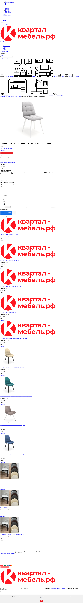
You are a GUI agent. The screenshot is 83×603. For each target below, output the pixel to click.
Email (1, 186)
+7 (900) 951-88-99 (4, 24)
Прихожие (7, 11)
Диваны (7, 9)
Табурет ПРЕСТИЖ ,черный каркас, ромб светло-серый (12, 534)
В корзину (2, 150)
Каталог (4, 1)
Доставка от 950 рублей (5, 159)
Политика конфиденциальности (7, 553)
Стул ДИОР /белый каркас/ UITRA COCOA (9, 260)
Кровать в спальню (50, 556)
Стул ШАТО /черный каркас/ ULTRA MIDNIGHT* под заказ (13, 454)
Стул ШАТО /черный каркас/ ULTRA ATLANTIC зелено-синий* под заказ (16, 396)
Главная (4, 14)
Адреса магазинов (6, 16)
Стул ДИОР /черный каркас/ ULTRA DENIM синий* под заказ (13, 338)
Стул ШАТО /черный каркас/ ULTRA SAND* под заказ (12, 367)
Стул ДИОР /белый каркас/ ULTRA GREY (9, 312)
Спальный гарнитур (50, 552)
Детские (7, 10)
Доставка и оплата (7, 15)
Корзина (2, 55)
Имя (1, 184)
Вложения (2, 206)
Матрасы (7, 7)
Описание (9, 162)
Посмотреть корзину (6, 152)
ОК (41, 600)
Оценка (2, 197)
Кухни (6, 3)
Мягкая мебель (49, 559)
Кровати (7, 5)
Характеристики (3, 162)
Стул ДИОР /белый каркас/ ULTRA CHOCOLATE (10, 286)
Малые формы (8, 12)
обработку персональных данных (58, 588)
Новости (5, 18)
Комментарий (3, 195)
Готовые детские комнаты (51, 561)
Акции (4, 20)
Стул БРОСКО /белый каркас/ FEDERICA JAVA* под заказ (12, 425)
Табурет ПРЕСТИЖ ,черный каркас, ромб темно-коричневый (13, 507)
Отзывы (4, 17)
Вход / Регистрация (4, 58)
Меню (1, 41)
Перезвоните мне (12, 58)
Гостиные (7, 4)
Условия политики (45, 597)
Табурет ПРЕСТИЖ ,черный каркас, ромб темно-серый (12, 480)
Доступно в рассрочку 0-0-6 (6, 148)
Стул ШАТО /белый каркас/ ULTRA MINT (9, 234)
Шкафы (7, 8)
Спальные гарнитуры (9, 2)
